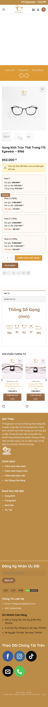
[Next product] (21, 75)
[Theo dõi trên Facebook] (8, 656)
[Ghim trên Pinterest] (23, 273)
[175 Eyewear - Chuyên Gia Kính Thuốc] (18, 9)
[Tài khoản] (38, 9)
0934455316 (15, 608)
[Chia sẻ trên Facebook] (9, 273)
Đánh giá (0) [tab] (9, 299)
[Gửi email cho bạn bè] (19, 273)
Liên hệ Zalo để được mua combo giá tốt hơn (25, 168)
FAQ (43, 694)
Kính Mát (9, 505)
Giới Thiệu (20, 693)
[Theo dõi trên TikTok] (31, 656)
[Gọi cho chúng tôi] (19, 671)
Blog (29, 693)
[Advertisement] (24, 40)
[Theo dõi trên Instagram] (19, 656)
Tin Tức (8, 510)
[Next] (41, 108)
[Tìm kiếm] (43, 9)
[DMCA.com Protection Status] (31, 590)
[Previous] (6, 108)
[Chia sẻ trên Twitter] (14, 273)
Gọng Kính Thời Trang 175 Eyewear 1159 (36, 386)
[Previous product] (27, 75)
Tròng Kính (10, 500)
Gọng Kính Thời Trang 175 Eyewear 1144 (12, 386)
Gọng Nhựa (37, 70)
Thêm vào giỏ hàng (28, 257)
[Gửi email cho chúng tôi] (8, 671)
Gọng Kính (23, 70)
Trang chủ (10, 70)
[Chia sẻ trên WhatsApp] (4, 273)
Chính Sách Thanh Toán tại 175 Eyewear (21, 694)
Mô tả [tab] (7, 293)
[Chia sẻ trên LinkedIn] (28, 273)
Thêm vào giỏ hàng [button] (12, 397)
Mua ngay (10, 265)
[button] (3, 9)
